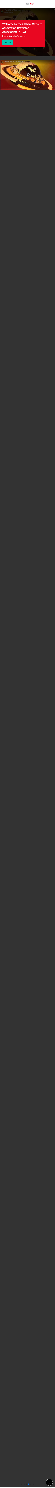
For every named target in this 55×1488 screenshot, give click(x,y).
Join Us (8, 42)
